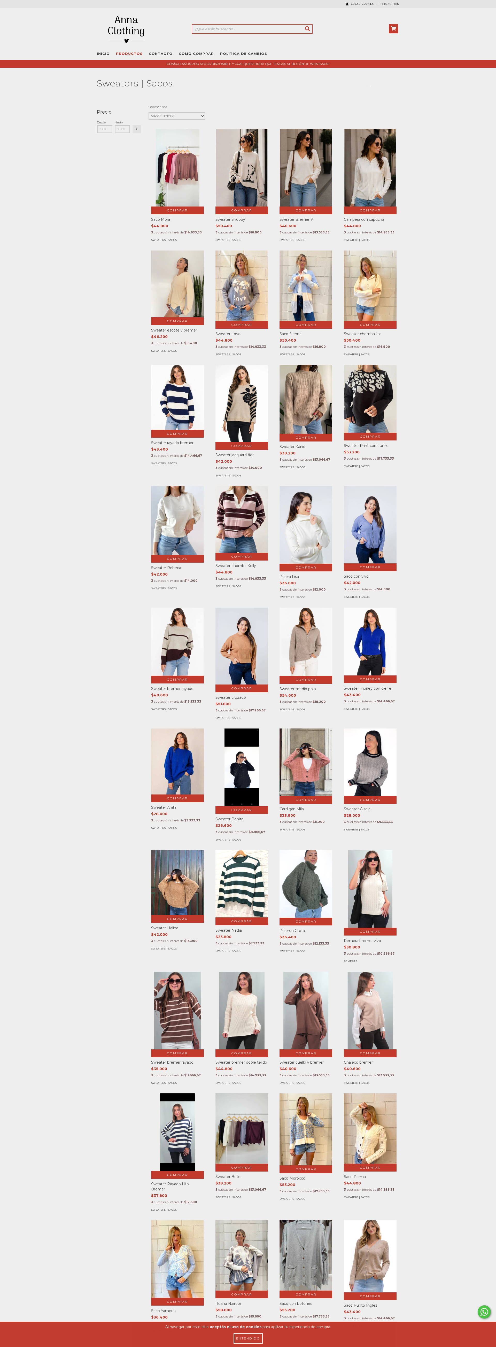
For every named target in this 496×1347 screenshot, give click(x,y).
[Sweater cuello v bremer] (306, 1017)
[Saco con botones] (306, 1255)
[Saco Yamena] (177, 1259)
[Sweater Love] (241, 286)
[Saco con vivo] (370, 524)
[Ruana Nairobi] (241, 1255)
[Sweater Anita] (177, 761)
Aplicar (137, 129)
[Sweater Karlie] (306, 399)
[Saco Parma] (370, 1128)
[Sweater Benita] (241, 787)
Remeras (350, 961)
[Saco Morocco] (306, 1129)
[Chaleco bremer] (370, 1017)
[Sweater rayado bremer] (177, 397)
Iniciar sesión (389, 4)
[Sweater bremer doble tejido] (241, 1017)
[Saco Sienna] (306, 286)
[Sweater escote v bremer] (177, 284)
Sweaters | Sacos (164, 240)
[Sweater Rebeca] (177, 520)
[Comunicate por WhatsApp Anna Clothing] (484, 1312)
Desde (101, 122)
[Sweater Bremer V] (306, 168)
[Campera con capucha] (370, 168)
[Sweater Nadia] (241, 883)
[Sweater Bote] (241, 1128)
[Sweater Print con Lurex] (370, 399)
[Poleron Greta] (306, 883)
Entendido (248, 1338)
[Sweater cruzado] (241, 646)
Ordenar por (158, 107)
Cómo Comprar (196, 53)
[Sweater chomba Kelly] (241, 519)
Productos (129, 53)
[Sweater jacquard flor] (241, 403)
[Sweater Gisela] (370, 762)
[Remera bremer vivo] (370, 896)
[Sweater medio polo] (306, 642)
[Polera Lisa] (306, 525)
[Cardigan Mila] (306, 762)
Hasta (119, 122)
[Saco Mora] (177, 176)
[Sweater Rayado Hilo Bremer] (177, 1152)
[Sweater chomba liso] (370, 286)
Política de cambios (243, 53)
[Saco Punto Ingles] (370, 1256)
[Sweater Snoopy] (241, 168)
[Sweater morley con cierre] (370, 641)
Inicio (103, 53)
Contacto (161, 53)
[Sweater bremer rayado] (177, 642)
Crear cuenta (362, 4)
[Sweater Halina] (177, 882)
